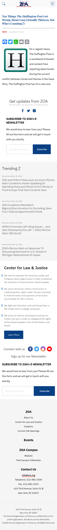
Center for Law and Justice (28, 422)
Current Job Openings (28, 430)
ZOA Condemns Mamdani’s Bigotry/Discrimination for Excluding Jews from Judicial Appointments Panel (27, 208)
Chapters (28, 426)
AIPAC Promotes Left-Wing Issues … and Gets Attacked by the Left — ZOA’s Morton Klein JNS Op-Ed (26, 230)
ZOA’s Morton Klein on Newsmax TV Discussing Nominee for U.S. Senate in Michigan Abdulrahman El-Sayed (24, 252)
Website (28, 455)
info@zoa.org (28, 475)
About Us (28, 417)
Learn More (13, 334)
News (4, 32)
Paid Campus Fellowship (28, 460)
